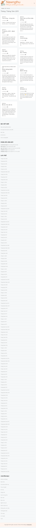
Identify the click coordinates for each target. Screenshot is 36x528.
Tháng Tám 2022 (4, 211)
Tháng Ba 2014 (4, 413)
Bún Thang (23, 52)
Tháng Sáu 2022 (4, 213)
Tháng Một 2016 (4, 355)
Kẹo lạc (4, 89)
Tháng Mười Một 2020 (5, 248)
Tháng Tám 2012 (4, 463)
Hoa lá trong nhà (4, 495)
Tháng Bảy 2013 (4, 434)
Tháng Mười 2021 (4, 227)
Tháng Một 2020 (4, 263)
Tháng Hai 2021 (4, 242)
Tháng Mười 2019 (4, 266)
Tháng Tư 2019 (4, 269)
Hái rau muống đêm (4, 137)
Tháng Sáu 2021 (4, 237)
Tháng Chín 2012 (4, 461)
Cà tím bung (23, 38)
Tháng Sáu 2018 (4, 290)
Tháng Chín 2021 (4, 229)
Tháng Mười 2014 (4, 395)
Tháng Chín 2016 (4, 334)
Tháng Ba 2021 (4, 240)
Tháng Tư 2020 (4, 255)
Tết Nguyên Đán (4, 510)
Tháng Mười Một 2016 (5, 329)
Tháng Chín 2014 (4, 397)
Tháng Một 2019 (4, 276)
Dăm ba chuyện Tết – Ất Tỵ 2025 (13, 151)
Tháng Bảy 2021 (4, 234)
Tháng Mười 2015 (4, 363)
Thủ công (2, 513)
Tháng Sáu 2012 (4, 468)
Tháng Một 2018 (4, 300)
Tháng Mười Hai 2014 (5, 390)
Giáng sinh (3, 492)
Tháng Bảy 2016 (4, 340)
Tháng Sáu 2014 (4, 405)
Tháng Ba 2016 (4, 350)
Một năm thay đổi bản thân (6, 127)
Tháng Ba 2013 (4, 445)
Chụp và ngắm (3, 487)
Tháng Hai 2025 (4, 169)
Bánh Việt (4, 66)
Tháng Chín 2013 (4, 429)
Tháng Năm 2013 (4, 439)
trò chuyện (3, 516)
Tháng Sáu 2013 (4, 437)
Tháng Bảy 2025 (4, 161)
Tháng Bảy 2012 (4, 466)
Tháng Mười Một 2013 (5, 424)
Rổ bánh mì (23, 89)
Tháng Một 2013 (4, 450)
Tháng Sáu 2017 (4, 313)
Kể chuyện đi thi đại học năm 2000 (7, 129)
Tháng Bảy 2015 (4, 371)
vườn (2, 518)
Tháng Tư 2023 (4, 200)
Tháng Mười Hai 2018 (5, 279)
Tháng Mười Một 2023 (5, 192)
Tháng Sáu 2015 (4, 374)
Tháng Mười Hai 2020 (5, 245)
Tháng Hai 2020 (4, 261)
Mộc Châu (2, 132)
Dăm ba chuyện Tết (11, 149)
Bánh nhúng (23, 70)
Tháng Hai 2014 (4, 416)
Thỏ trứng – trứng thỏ (8, 18)
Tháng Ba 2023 (4, 203)
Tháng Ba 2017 (4, 321)
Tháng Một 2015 (4, 387)
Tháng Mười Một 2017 (5, 305)
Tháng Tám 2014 (4, 400)
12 (26, 91)
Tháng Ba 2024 (4, 184)
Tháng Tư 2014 (4, 411)
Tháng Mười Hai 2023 (5, 190)
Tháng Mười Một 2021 (5, 224)
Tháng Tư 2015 (4, 379)
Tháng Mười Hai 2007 (5, 471)
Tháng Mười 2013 (4, 426)
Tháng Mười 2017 (4, 308)
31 (8, 73)
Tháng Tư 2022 (4, 216)
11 (26, 22)
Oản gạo (4, 51)
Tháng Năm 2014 (4, 408)
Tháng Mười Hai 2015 (5, 358)
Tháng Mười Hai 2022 (5, 208)
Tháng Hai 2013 (4, 447)
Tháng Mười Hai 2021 (5, 221)
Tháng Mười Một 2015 (5, 361)
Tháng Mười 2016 (4, 332)
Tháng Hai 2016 (4, 353)
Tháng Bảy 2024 (4, 177)
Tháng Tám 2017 (4, 311)
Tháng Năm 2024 (4, 179)
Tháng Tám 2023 (4, 195)
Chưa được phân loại (5, 484)
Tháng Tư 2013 (4, 442)
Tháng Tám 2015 (4, 368)
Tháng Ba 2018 (4, 295)
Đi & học (4, 16)
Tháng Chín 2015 (4, 366)
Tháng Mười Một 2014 (5, 392)
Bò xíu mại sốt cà (7, 105)
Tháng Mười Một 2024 (5, 171)
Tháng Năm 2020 (4, 253)
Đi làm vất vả (3, 134)
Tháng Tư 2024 (4, 182)
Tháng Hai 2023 (4, 205)
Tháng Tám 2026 (4, 158)
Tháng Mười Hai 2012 (5, 453)
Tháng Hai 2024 (4, 187)
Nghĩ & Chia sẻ (4, 502)
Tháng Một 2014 (4, 418)
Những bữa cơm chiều (5, 508)
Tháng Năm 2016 (4, 345)
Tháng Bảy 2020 (4, 250)
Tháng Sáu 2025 (4, 163)
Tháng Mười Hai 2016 (5, 326)
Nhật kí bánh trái (4, 505)
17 (26, 72)
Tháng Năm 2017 (4, 316)
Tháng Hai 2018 (4, 297)
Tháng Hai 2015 (4, 384)
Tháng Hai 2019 (4, 274)
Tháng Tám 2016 (4, 337)
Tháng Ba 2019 (4, 271)
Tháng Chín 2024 (4, 174)
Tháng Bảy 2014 (4, 403)
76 (8, 34)
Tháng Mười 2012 (4, 458)
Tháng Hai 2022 (4, 219)
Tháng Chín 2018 (4, 284)
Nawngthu (29, 524)
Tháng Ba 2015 (4, 382)
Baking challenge (4, 479)
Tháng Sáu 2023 (4, 198)
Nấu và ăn (3, 500)
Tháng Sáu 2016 (4, 342)
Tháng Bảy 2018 (4, 287)
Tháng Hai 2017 (4, 324)
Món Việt (2, 497)
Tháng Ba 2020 (4, 258)
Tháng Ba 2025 (4, 166)
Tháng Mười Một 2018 (5, 282)
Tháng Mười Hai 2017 (5, 303)
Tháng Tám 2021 (4, 232)
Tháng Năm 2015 (4, 376)
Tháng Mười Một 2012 (5, 455)
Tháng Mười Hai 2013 (5, 421)
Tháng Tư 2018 (4, 292)
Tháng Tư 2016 (4, 347)
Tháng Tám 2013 (4, 432)
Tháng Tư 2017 (4, 319)
